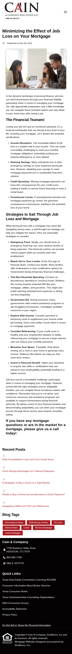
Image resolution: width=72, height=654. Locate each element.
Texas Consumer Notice (15, 591)
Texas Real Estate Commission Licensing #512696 (29, 579)
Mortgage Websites (25, 641)
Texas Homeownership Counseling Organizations (28, 597)
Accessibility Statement (14, 609)
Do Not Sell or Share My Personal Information (26, 625)
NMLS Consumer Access (15, 603)
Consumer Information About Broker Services (26, 585)
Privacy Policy (9, 614)
